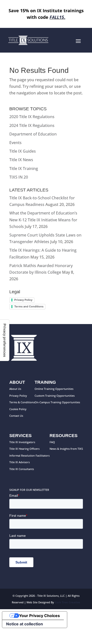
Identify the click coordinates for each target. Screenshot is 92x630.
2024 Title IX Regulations (31, 125)
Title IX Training (23, 168)
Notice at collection (24, 623)
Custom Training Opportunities (55, 395)
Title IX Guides (22, 151)
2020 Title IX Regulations (31, 116)
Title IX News (21, 159)
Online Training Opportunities (54, 389)
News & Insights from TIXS (66, 448)
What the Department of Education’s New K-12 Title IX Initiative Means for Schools (43, 219)
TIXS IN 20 (18, 177)
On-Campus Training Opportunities (57, 402)
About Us (15, 389)
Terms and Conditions (28, 306)
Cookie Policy (17, 409)
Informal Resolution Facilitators (29, 455)
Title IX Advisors (19, 462)
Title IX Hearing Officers (24, 448)
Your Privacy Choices (39, 615)
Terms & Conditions (22, 402)
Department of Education (33, 134)
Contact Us (16, 415)
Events (15, 142)
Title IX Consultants (21, 469)
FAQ (52, 442)
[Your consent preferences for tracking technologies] (4, 340)
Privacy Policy (23, 300)
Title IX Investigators (22, 442)
